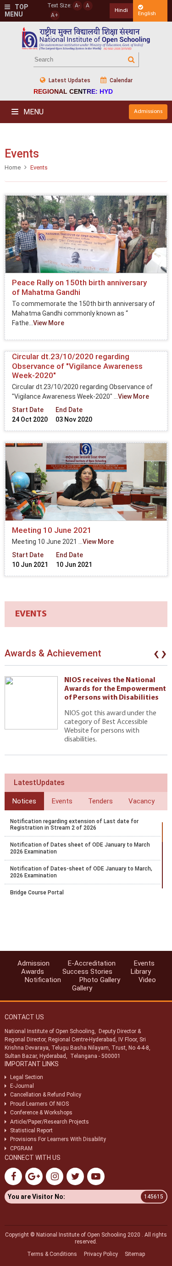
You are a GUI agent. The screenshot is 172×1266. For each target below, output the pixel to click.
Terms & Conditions (52, 1254)
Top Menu (16, 10)
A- (77, 5)
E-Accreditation (92, 963)
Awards (32, 971)
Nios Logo (86, 38)
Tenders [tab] (100, 801)
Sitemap (135, 1254)
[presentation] (156, 655)
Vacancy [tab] (141, 801)
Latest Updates (68, 80)
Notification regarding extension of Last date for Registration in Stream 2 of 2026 (74, 824)
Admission (33, 963)
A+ (54, 15)
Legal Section (26, 1077)
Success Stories (87, 971)
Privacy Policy (101, 1254)
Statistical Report (31, 1130)
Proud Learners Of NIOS (39, 1104)
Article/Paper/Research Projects (49, 1122)
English (147, 14)
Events (144, 963)
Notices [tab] (24, 801)
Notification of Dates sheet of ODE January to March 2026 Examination (80, 848)
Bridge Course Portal (37, 892)
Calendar (120, 80)
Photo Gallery (99, 980)
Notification (43, 980)
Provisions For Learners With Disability (58, 1139)
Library (141, 971)
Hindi (121, 10)
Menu (33, 111)
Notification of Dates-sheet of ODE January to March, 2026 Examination (81, 871)
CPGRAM (22, 1148)
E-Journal (22, 1086)
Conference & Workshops (41, 1112)
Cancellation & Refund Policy (45, 1094)
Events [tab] (62, 801)
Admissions (148, 111)
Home (13, 167)
